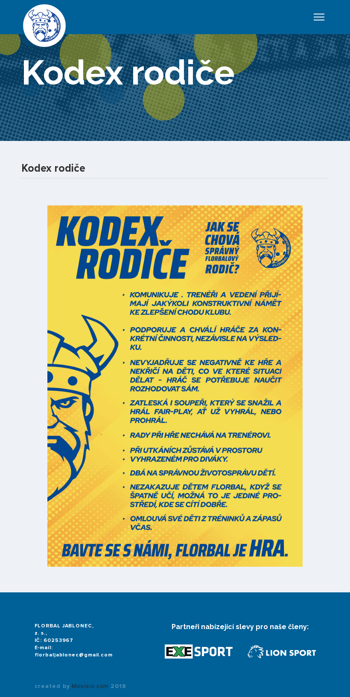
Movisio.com (90, 686)
